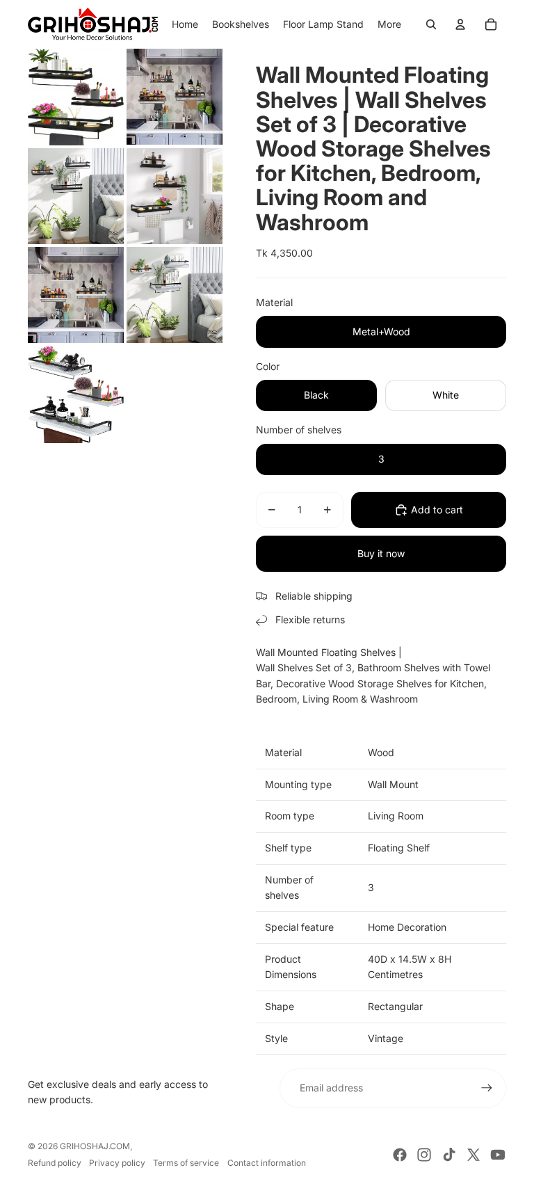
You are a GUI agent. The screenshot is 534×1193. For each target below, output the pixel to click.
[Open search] (431, 24)
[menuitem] (389, 24)
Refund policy (54, 1163)
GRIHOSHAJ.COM (95, 1146)
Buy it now (381, 553)
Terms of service (186, 1163)
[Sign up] (487, 1088)
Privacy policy (117, 1163)
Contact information (266, 1163)
